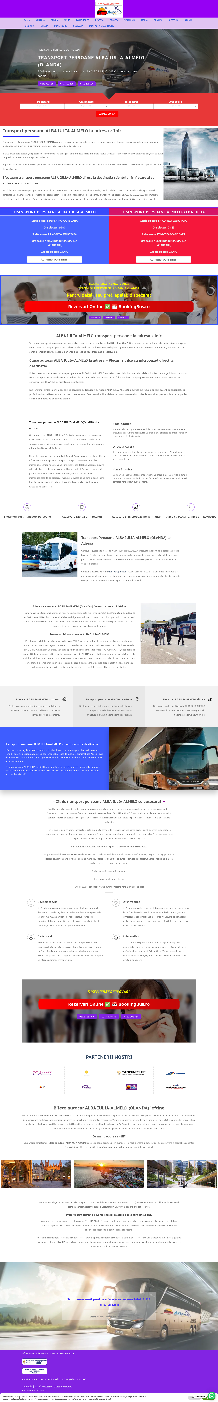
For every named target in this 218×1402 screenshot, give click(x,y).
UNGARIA (30, 25)
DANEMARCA (82, 20)
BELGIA (54, 20)
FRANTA (114, 20)
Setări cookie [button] (194, 1398)
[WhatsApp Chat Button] (211, 1395)
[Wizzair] (42, 1073)
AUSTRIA (40, 20)
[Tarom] (175, 1073)
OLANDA (158, 20)
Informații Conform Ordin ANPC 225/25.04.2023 (48, 1353)
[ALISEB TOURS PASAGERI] (131, 1087)
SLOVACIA (78, 25)
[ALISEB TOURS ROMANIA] (176, 1087)
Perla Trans (38, 1390)
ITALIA (144, 20)
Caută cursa (107, 113)
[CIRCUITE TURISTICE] (131, 1073)
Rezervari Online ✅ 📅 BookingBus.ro (109, 306)
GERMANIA (129, 20)
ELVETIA (99, 20)
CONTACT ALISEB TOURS (101, 25)
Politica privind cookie (34, 1379)
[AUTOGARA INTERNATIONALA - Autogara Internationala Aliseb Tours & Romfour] (109, 9)
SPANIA (188, 20)
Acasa (27, 20)
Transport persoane (19, 744)
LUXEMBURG (60, 25)
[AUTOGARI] (86, 1087)
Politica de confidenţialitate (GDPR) (67, 1379)
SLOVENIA (173, 20)
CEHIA (67, 20)
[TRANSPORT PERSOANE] (42, 1087)
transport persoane (118, 571)
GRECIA (44, 25)
